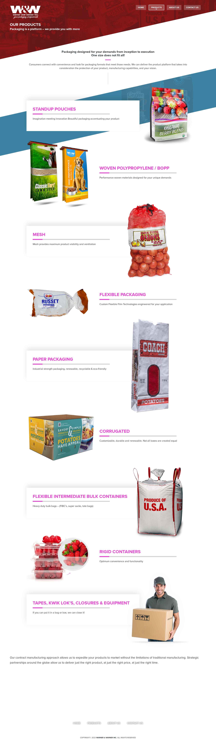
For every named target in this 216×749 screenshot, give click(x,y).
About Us (114, 723)
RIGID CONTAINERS (120, 551)
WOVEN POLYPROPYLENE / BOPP (134, 168)
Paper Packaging (53, 359)
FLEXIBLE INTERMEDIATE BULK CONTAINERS (80, 496)
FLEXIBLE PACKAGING (123, 294)
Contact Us (135, 723)
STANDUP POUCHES (54, 109)
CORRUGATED (115, 431)
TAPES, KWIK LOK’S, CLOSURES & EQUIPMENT (81, 603)
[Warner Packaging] (25, 12)
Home (76, 723)
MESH (39, 234)
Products (94, 723)
